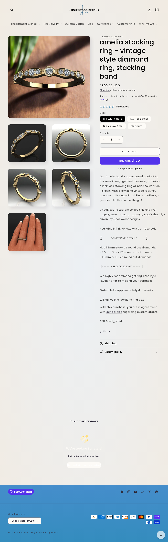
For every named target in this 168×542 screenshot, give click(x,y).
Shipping (105, 90)
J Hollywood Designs (27, 532)
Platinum (136, 126)
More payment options (130, 168)
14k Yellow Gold (113, 126)
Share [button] (106, 331)
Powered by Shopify (49, 532)
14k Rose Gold (139, 119)
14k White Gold (112, 119)
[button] (11, 9)
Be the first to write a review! (84, 465)
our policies (114, 312)
